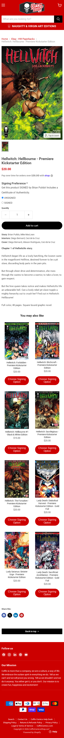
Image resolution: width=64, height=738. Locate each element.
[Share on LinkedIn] (15, 615)
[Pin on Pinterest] (21, 615)
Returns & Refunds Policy (31, 722)
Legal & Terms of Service (22, 726)
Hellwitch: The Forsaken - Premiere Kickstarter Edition (17, 503)
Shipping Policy (9, 722)
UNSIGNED (10, 198)
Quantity (5, 208)
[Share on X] (9, 615)
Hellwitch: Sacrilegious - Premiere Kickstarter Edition (47, 434)
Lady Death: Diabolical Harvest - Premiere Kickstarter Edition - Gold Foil (47, 504)
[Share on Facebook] (4, 615)
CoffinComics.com (45, 726)
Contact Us (22, 719)
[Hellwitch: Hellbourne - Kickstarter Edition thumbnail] (5, 146)
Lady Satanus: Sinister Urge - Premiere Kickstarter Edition (16, 574)
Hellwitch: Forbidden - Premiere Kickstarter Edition (17, 365)
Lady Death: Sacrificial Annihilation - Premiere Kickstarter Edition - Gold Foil (47, 576)
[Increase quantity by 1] (29, 215)
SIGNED (8, 203)
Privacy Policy (52, 722)
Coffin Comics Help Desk (42, 719)
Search (11, 719)
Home (5, 39)
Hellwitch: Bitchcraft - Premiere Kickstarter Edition (47, 365)
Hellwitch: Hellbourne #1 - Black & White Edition (16, 433)
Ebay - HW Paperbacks (23, 39)
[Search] (58, 19)
